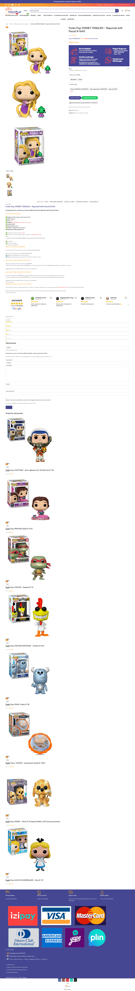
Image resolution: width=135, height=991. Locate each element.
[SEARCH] (117, 11)
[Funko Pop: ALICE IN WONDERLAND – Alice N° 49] (29, 849)
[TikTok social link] (19, 5)
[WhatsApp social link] (15, 5)
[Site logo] (13, 10)
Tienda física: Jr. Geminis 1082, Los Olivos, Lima (22, 956)
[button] (89, 97)
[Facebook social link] (6, 5)
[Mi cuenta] (122, 10)
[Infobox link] (20, 895)
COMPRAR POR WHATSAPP (89, 97)
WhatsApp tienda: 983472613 (17, 953)
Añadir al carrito (75, 97)
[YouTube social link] (12, 5)
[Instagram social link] (9, 5)
